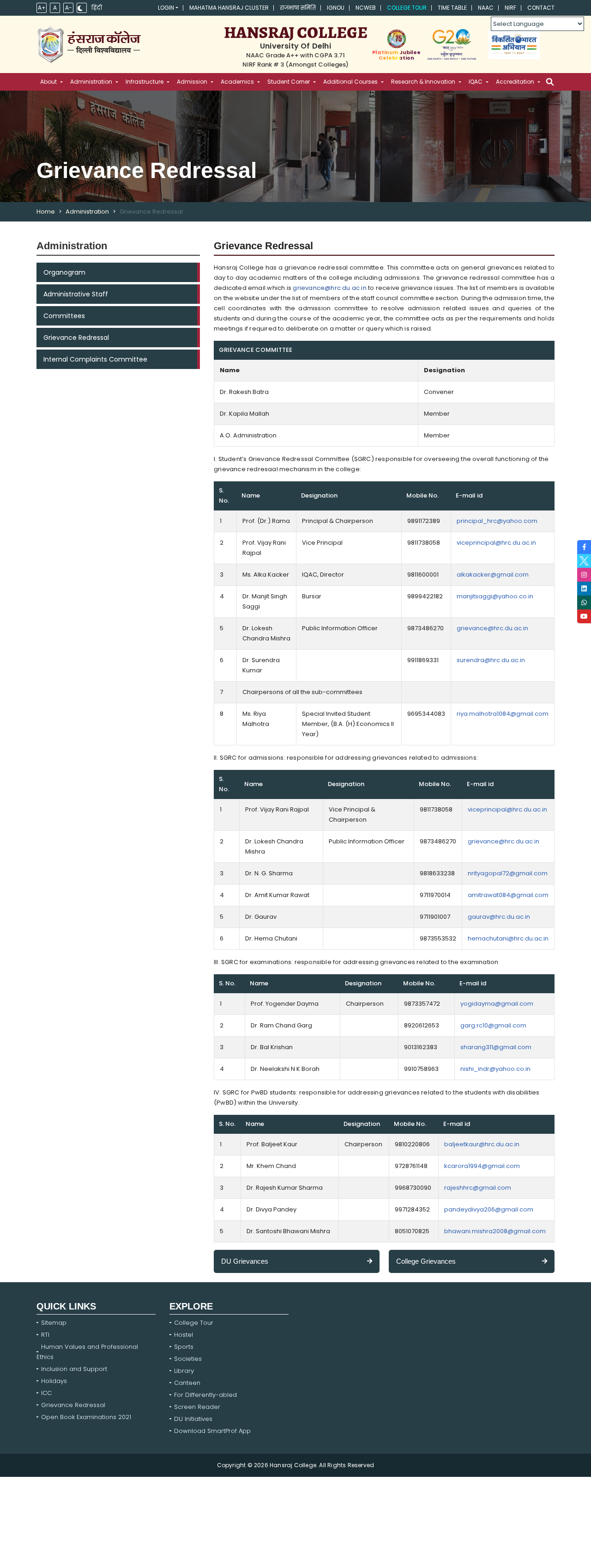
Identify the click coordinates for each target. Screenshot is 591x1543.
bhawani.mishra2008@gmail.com (495, 1231)
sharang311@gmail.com (495, 1047)
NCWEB (366, 8)
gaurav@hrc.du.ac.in (499, 916)
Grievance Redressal (76, 337)
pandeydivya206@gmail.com (488, 1209)
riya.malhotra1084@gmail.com (503, 713)
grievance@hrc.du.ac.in (329, 287)
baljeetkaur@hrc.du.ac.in (481, 1144)
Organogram (64, 272)
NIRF (510, 8)
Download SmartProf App (212, 1430)
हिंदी (96, 8)
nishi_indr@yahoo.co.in (495, 1068)
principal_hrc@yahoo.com (497, 520)
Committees (64, 315)
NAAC (486, 8)
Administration (87, 211)
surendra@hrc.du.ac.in (491, 660)
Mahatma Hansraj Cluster (229, 8)
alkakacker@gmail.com (493, 574)
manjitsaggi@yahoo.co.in (495, 596)
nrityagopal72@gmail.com (508, 873)
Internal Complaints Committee (95, 359)
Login (166, 8)
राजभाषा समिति (298, 8)
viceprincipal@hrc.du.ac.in (496, 542)
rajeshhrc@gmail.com (477, 1187)
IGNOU (335, 8)
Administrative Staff (75, 294)
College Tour (407, 8)
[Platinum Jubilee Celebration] (396, 39)
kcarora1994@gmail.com (482, 1166)
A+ (42, 8)
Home (45, 211)
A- (68, 8)
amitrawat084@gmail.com (508, 895)
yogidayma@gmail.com (496, 1003)
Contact (541, 8)
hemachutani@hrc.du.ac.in (508, 938)
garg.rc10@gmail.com (493, 1025)
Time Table (452, 8)
